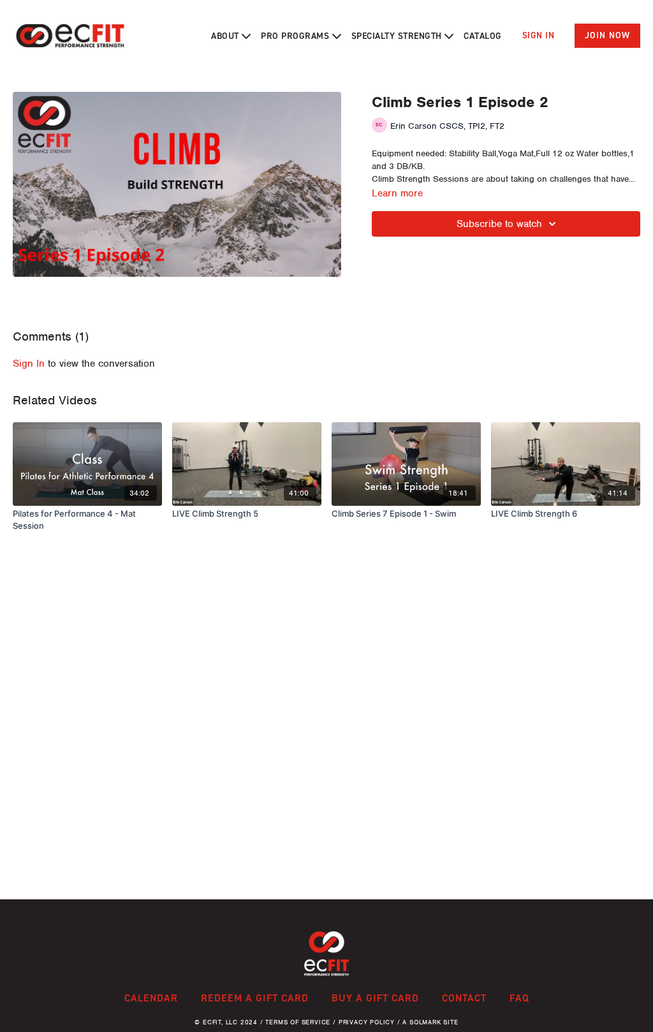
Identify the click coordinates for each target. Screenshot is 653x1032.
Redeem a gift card (255, 998)
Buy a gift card (375, 998)
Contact (464, 998)
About (226, 36)
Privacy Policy (367, 1022)
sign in (29, 363)
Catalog (483, 36)
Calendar (151, 998)
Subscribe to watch (499, 223)
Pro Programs (296, 36)
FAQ (519, 998)
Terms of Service (297, 1022)
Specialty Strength (398, 36)
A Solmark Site (430, 1022)
